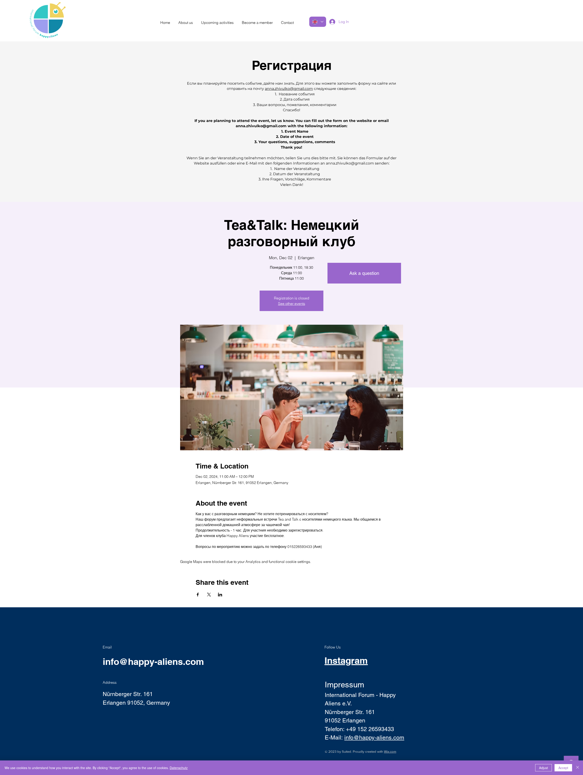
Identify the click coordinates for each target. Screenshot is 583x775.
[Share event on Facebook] (198, 594)
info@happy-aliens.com (153, 661)
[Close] (577, 767)
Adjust (543, 767)
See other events (291, 303)
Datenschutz (179, 767)
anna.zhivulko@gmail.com (289, 88)
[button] (185, 20)
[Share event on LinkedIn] (220, 594)
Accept (563, 767)
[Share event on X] (209, 594)
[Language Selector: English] (317, 22)
